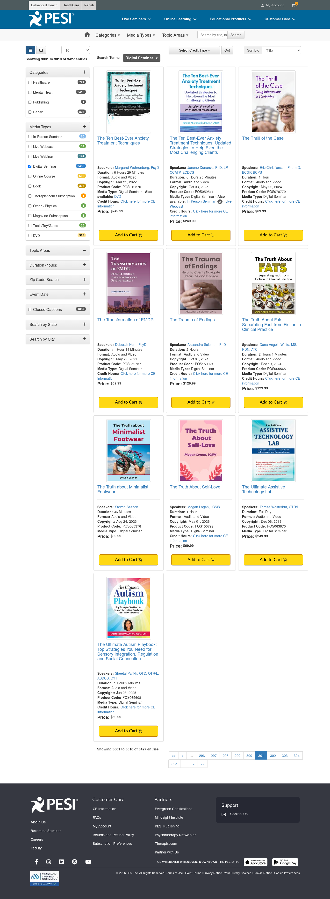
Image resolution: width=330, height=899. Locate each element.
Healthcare (50, 82)
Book (45, 186)
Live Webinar (51, 156)
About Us (38, 822)
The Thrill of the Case (263, 138)
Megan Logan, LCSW (203, 506)
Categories (105, 35)
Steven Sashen (126, 506)
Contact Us (239, 814)
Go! (227, 50)
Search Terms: (109, 57)
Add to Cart (126, 235)
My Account (102, 826)
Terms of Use (174, 873)
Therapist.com (166, 843)
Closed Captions (58, 309)
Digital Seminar (54, 166)
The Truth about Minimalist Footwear (122, 488)
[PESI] (54, 805)
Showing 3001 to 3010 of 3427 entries (56, 58)
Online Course (52, 176)
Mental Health (53, 92)
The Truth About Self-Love (195, 486)
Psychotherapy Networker (175, 834)
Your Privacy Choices (237, 873)
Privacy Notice (212, 873)
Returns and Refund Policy (113, 834)
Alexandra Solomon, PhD (206, 344)
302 (273, 755)
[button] (41, 50)
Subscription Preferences (112, 843)
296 (202, 755)
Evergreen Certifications (173, 808)
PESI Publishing (167, 826)
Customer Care (277, 18)
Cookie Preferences (287, 873)
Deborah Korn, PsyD (130, 344)
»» (203, 763)
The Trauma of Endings (192, 319)
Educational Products (228, 18)
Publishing (47, 102)
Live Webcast (51, 146)
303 (285, 755)
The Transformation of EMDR (125, 319)
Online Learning (177, 18)
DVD (45, 235)
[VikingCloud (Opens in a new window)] (44, 878)
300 (249, 755)
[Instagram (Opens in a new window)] (48, 862)
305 (174, 763)
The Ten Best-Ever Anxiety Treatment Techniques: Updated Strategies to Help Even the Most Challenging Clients (200, 145)
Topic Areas (173, 35)
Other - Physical (52, 205)
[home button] (87, 34)
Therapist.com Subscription (59, 195)
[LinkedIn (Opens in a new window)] (61, 862)
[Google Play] (285, 862)
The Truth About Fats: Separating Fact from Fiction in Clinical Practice (271, 324)
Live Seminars (134, 18)
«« (174, 755)
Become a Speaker (46, 830)
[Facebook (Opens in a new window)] (36, 862)
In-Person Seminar (55, 136)
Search (235, 34)
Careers (37, 839)
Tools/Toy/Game (53, 225)
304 (297, 755)
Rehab (89, 5)
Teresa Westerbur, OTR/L (279, 506)
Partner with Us (167, 852)
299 (237, 755)
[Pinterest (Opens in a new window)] (74, 862)
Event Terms (193, 873)
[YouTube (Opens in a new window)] (88, 862)
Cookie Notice (262, 873)
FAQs (97, 817)
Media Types (139, 35)
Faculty (36, 848)
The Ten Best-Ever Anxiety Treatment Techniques (123, 140)
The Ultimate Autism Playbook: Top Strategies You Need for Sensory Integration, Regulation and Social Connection (127, 651)
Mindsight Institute (169, 817)
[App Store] (255, 862)
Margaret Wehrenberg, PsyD (137, 167)
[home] (51, 19)
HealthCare (71, 5)
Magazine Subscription (57, 215)
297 (214, 755)
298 (226, 755)
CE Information (104, 808)
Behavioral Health (44, 5)
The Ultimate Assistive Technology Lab (263, 488)
